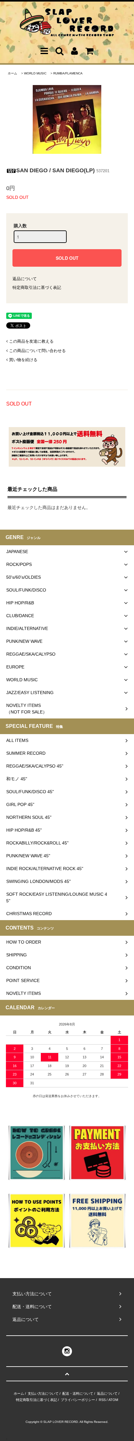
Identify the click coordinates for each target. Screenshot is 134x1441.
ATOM (113, 1400)
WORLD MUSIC (35, 73)
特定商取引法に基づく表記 (36, 287)
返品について (24, 278)
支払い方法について (43, 1393)
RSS (102, 1400)
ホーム (12, 73)
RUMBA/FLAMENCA (68, 73)
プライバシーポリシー (78, 1400)
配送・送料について (77, 1393)
